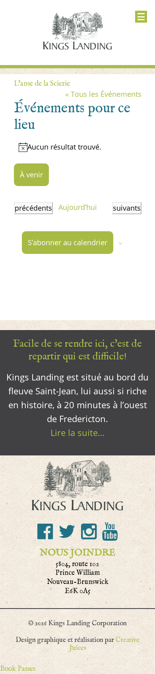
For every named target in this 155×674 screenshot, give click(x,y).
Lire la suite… (77, 432)
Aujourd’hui (77, 207)
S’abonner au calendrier (67, 242)
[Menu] (141, 17)
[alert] (77, 147)
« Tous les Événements (103, 94)
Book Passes (17, 668)
